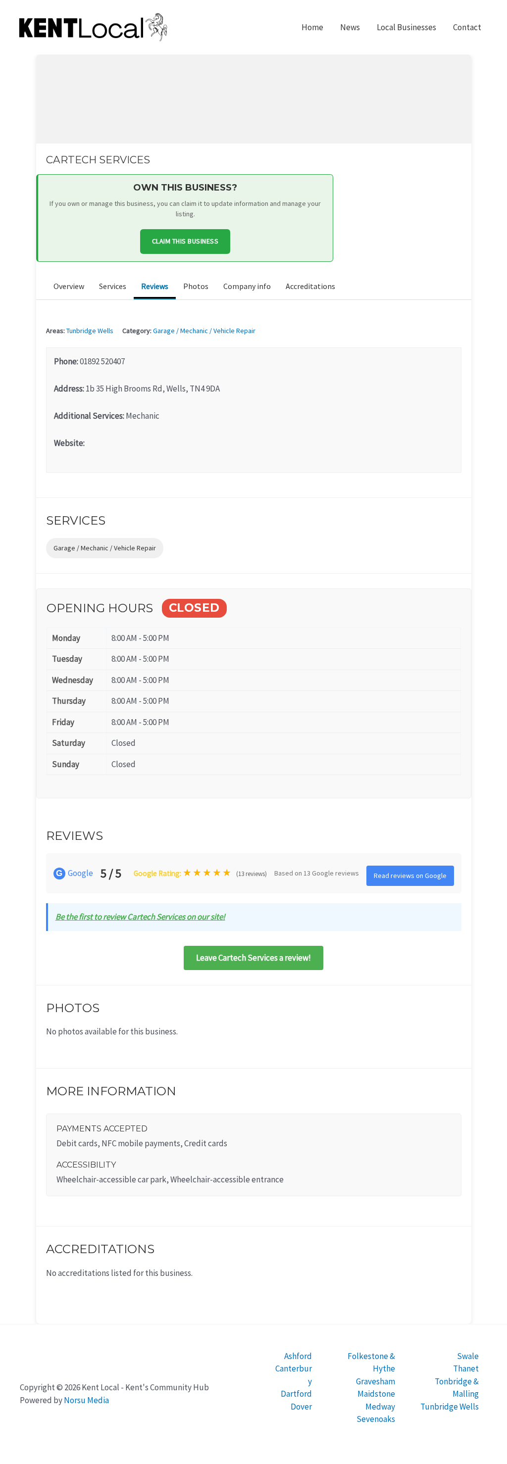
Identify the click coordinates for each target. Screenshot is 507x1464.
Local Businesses (406, 27)
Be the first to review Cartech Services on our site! (140, 916)
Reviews (154, 286)
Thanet (466, 1368)
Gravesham (375, 1381)
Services (112, 286)
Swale (468, 1356)
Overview (68, 286)
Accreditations (310, 286)
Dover (301, 1406)
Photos (195, 286)
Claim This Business (185, 241)
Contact (467, 27)
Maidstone (376, 1393)
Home (312, 27)
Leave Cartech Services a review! (253, 957)
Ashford (298, 1356)
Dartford (296, 1393)
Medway (380, 1406)
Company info (247, 286)
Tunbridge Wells (89, 330)
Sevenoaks (375, 1419)
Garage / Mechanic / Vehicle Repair (204, 330)
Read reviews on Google (410, 875)
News (350, 27)
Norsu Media (86, 1400)
